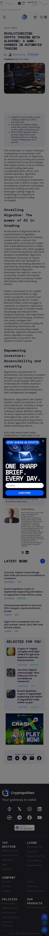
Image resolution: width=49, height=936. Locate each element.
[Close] (43, 440)
